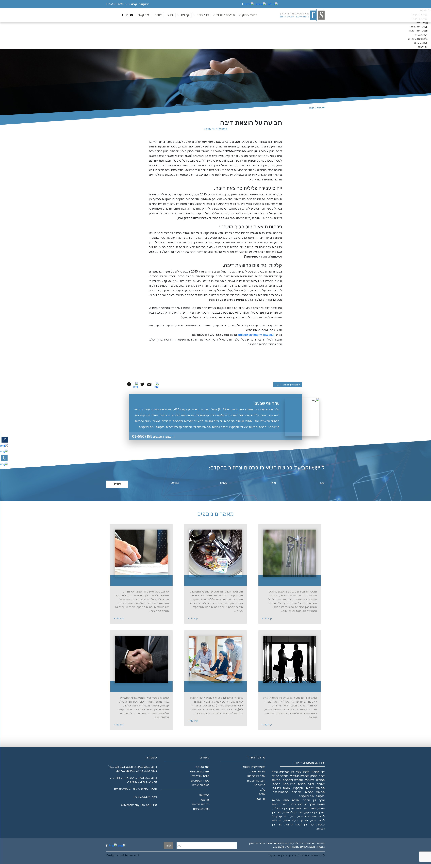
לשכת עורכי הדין (200, 776)
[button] (421, 22)
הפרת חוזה (291, 800)
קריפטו (184, 15)
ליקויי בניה (304, 816)
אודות (158, 15)
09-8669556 (122, 789)
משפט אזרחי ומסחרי (253, 767)
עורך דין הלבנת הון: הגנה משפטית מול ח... (217, 580)
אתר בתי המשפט (199, 771)
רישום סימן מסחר (305, 808)
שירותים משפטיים (143, 580)
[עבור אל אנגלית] (273, 4)
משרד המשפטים (200, 780)
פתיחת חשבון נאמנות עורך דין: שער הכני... (291, 580)
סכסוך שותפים (143, 687)
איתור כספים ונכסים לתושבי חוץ (217, 687)
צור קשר (143, 15)
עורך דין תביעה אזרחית (299, 824)
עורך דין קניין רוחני (302, 804)
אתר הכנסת (202, 767)
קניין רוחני (202, 15)
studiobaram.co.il (128, 855)
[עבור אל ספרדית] (248, 4)
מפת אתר (203, 795)
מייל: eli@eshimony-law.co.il (139, 805)
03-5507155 (116, 4)
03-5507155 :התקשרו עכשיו (153, 436)
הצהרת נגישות (201, 808)
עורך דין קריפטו (256, 776)
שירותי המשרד (257, 771)
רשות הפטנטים (200, 785)
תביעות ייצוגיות (225, 15)
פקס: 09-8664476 (145, 797)
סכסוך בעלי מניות (296, 820)
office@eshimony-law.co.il (256, 335)
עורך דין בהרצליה (283, 808)
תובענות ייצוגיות (256, 780)
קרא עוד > (267, 618)
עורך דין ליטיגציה (293, 812)
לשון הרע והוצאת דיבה (287, 384)
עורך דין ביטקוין (314, 812)
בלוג (170, 15)
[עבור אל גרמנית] (261, 4)
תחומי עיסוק (249, 15)
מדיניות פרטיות (200, 804)
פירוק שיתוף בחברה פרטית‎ (291, 687)
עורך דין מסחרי (313, 800)
